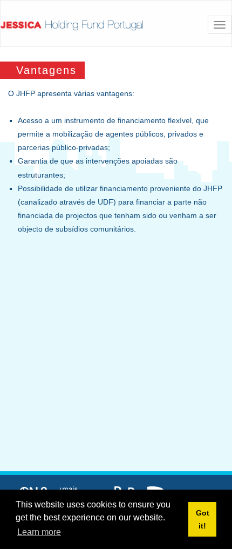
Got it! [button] (202, 519)
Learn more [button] (39, 532)
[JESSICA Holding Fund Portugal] (72, 25)
